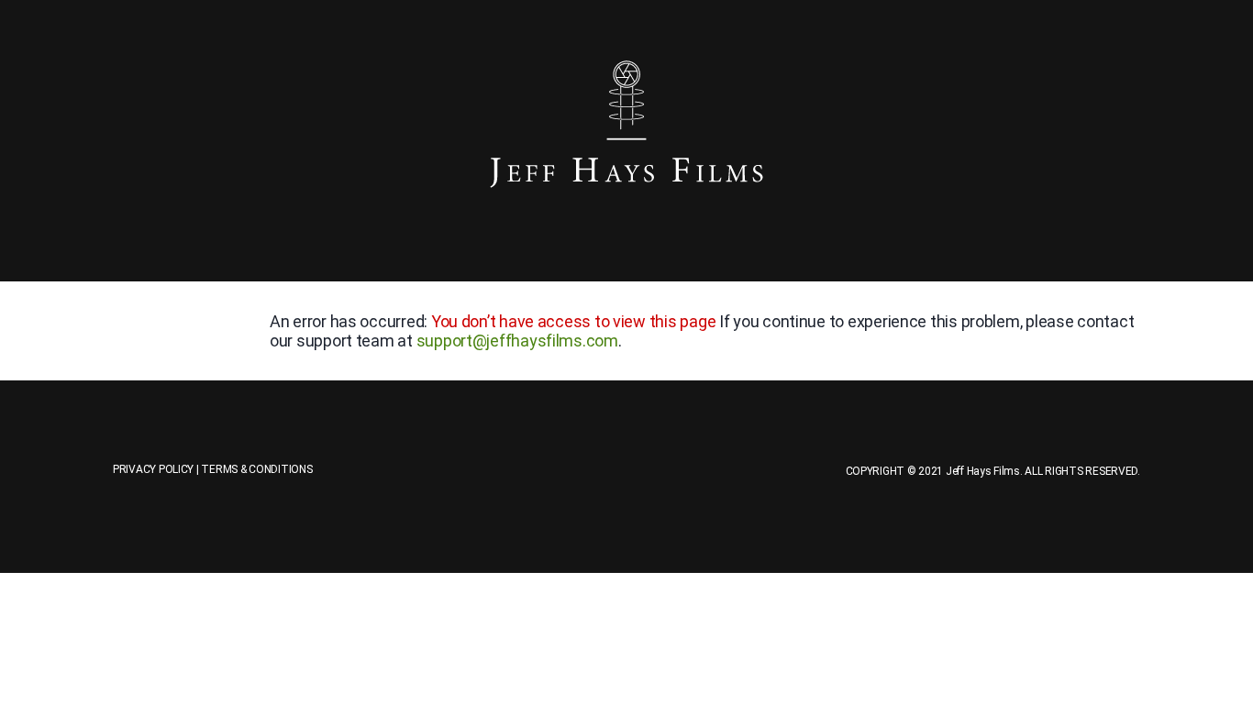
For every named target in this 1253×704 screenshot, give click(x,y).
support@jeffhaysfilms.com (517, 340)
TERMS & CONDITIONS (256, 469)
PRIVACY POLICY (153, 469)
